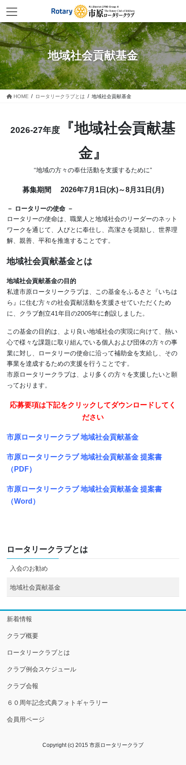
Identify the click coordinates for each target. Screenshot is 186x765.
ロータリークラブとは (47, 549)
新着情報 (19, 619)
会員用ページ (26, 719)
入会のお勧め (29, 568)
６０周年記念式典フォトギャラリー (57, 702)
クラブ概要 (22, 635)
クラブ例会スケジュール (41, 669)
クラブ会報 (22, 685)
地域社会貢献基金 (35, 587)
